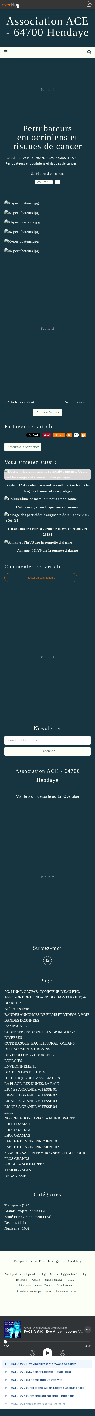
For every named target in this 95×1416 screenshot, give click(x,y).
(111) (15, 1222)
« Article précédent (19, 402)
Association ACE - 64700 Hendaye (47, 26)
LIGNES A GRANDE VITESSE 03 (30, 1101)
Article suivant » (78, 402)
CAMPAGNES (15, 1026)
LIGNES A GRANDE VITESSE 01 (30, 1089)
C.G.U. (71, 1279)
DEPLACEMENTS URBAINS (27, 1049)
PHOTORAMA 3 (17, 1135)
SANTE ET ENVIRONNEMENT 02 (31, 1147)
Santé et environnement (47, 173)
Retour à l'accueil (47, 412)
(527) (17, 1205)
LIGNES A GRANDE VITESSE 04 (30, 1107)
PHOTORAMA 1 (17, 1124)
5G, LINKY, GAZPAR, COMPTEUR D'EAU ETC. (42, 991)
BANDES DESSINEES (21, 1020)
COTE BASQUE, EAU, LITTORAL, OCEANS (39, 1043)
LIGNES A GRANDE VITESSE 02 (30, 1095)
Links (8, 1112)
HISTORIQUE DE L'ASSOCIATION (32, 1078)
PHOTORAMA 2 (17, 1130)
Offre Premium (64, 1285)
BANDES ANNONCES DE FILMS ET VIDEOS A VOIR (47, 1014)
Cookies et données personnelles (34, 1291)
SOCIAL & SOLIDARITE (24, 1164)
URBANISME (15, 1176)
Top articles (22, 1279)
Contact (36, 1279)
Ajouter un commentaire (41, 577)
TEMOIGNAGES (17, 1170)
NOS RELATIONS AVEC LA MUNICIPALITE (39, 1118)
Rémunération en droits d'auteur (35, 1285)
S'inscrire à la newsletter (23, 447)
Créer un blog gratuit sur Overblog (68, 1274)
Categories (66, 157)
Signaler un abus (54, 1279)
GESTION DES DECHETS (24, 1072)
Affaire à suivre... (18, 1009)
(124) (28, 1217)
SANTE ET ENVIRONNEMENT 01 (31, 1141)
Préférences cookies (66, 1291)
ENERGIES (13, 1061)
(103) (16, 1228)
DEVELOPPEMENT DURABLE (29, 1055)
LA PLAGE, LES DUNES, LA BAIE (31, 1084)
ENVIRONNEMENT (20, 1066)
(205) (27, 1211)
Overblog (73, 1261)
